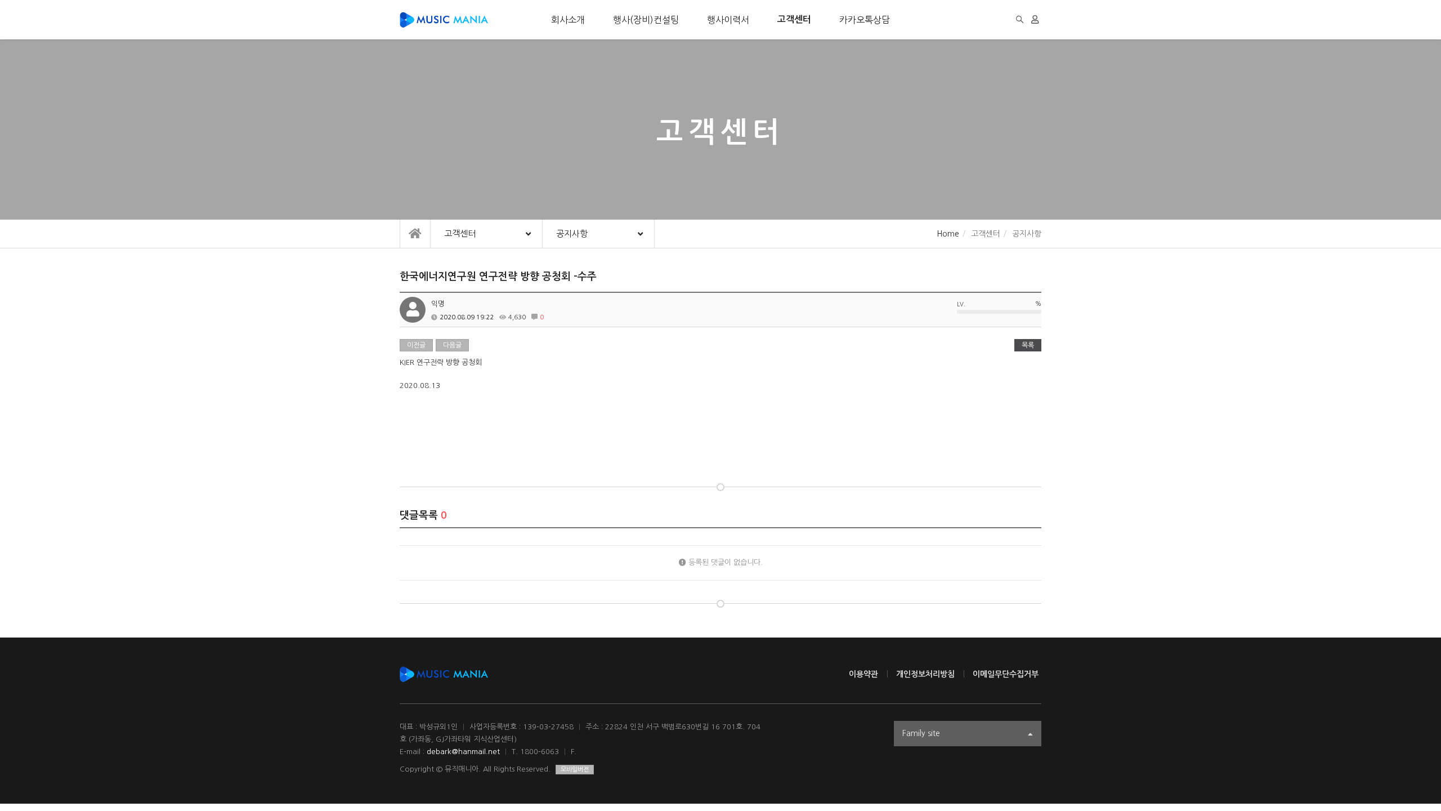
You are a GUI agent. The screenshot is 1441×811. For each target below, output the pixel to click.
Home (948, 234)
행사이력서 (728, 19)
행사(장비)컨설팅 (646, 19)
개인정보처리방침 (925, 674)
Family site (921, 733)
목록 (1028, 345)
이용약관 (863, 674)
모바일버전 (575, 770)
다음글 (452, 345)
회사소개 (568, 19)
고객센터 (794, 19)
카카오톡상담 (864, 19)
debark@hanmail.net (463, 751)
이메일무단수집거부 (1006, 674)
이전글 (416, 345)
